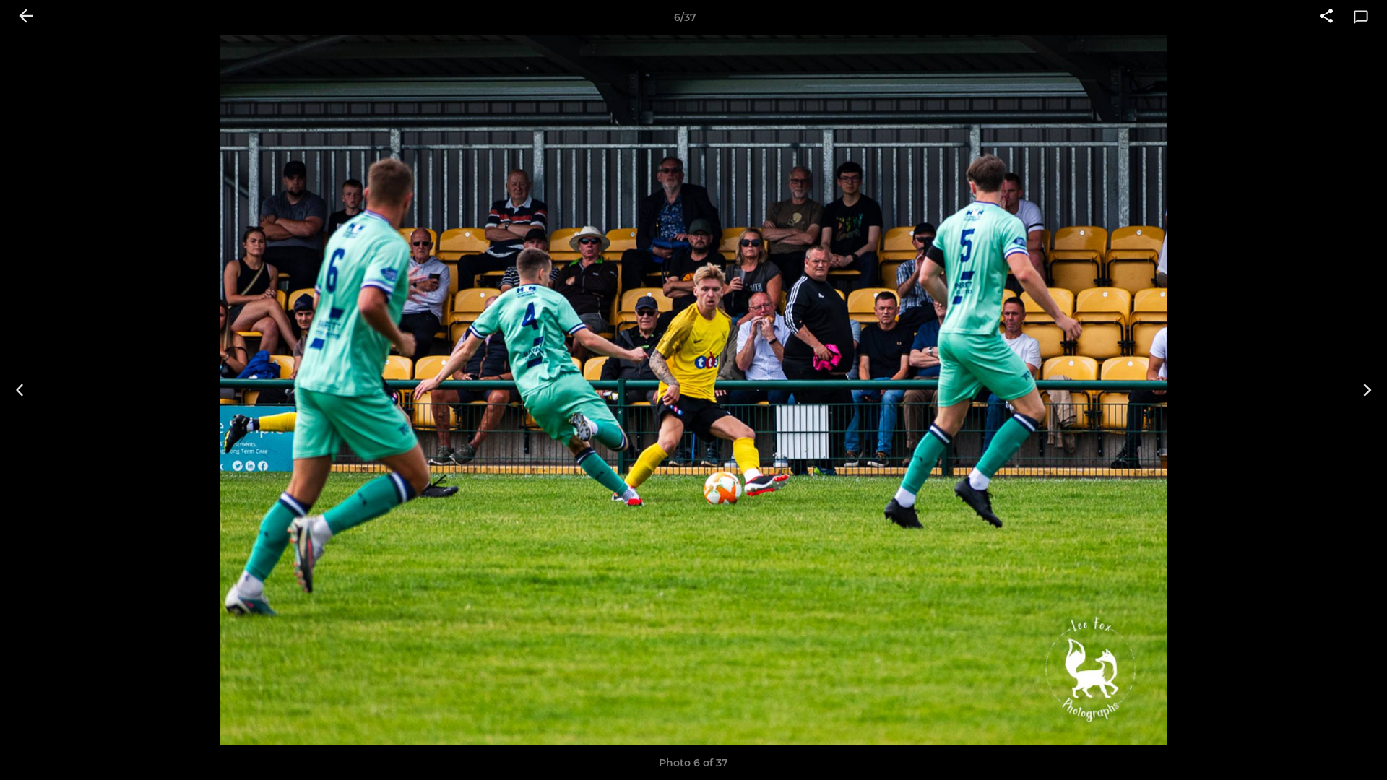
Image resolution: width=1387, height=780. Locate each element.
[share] (1326, 17)
